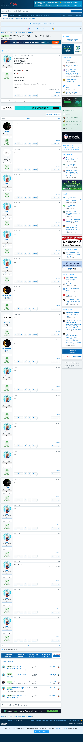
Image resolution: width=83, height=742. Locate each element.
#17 (59, 533)
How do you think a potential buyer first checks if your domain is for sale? (71, 147)
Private (52, 23)
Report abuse (45, 720)
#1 (59, 55)
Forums (4, 15)
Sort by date (49, 114)
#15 (59, 479)
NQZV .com (69, 128)
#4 (59, 175)
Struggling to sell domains (73, 295)
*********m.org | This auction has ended (17, 696)
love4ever (73, 89)
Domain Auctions (20, 670)
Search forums (32, 18)
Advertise (38, 720)
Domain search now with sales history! (41, 29)
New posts (11, 18)
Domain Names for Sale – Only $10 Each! (73, 80)
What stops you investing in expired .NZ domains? (73, 220)
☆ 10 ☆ (7, 69)
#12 (59, 395)
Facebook (69, 39)
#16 (59, 505)
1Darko (8, 683)
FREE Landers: (33, 23)
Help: (43, 23)
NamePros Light (10, 720)
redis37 (72, 83)
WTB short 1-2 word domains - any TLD (71, 278)
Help (78, 720)
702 (71, 67)
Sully (73, 257)
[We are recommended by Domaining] (4, 724)
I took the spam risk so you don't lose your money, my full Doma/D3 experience (73, 228)
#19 (59, 589)
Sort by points (56, 114)
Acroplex (73, 331)
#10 (59, 340)
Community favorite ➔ (70, 249)
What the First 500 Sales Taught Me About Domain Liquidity (73, 254)
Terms (69, 720)
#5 (59, 202)
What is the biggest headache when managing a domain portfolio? (73, 198)
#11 (59, 367)
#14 (59, 451)
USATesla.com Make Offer (73, 92)
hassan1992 (73, 93)
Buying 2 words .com (72, 284)
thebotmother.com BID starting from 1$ (73, 125)
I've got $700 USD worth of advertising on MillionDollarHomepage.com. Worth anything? (73, 72)
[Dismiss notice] (80, 29)
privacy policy (59, 728)
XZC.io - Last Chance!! (72, 65)
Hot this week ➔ (68, 194)
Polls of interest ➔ (68, 155)
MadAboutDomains (76, 76)
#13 (59, 423)
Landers (38, 15)
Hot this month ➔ (68, 274)
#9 (59, 314)
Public (46, 23)
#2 (59, 123)
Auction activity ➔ (68, 110)
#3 (59, 149)
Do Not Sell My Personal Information (58, 720)
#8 (59, 286)
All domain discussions (21, 18)
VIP (7, 67)
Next (58, 118)
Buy (25, 15)
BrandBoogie (73, 62)
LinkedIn (76, 39)
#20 (59, 617)
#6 (59, 231)
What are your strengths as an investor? (72, 158)
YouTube (70, 40)
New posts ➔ (67, 57)
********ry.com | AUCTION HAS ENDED (15, 667)
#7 (59, 259)
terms (65, 728)
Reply (58, 92)
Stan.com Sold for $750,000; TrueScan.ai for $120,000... (73, 213)
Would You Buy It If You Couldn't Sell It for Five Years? (72, 314)
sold (13, 682)
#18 (59, 561)
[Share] (57, 55)
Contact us (32, 720)
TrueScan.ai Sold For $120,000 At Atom (71, 206)
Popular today (4, 18)
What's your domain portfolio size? (71, 165)
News (19, 15)
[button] (15, 15)
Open (39, 23)
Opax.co (68, 60)
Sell (31, 15)
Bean (3, 38)
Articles (74, 40)
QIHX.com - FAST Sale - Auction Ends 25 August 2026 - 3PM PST (73, 121)
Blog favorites (67, 309)
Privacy (74, 720)
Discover (11, 15)
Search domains (76, 11)
